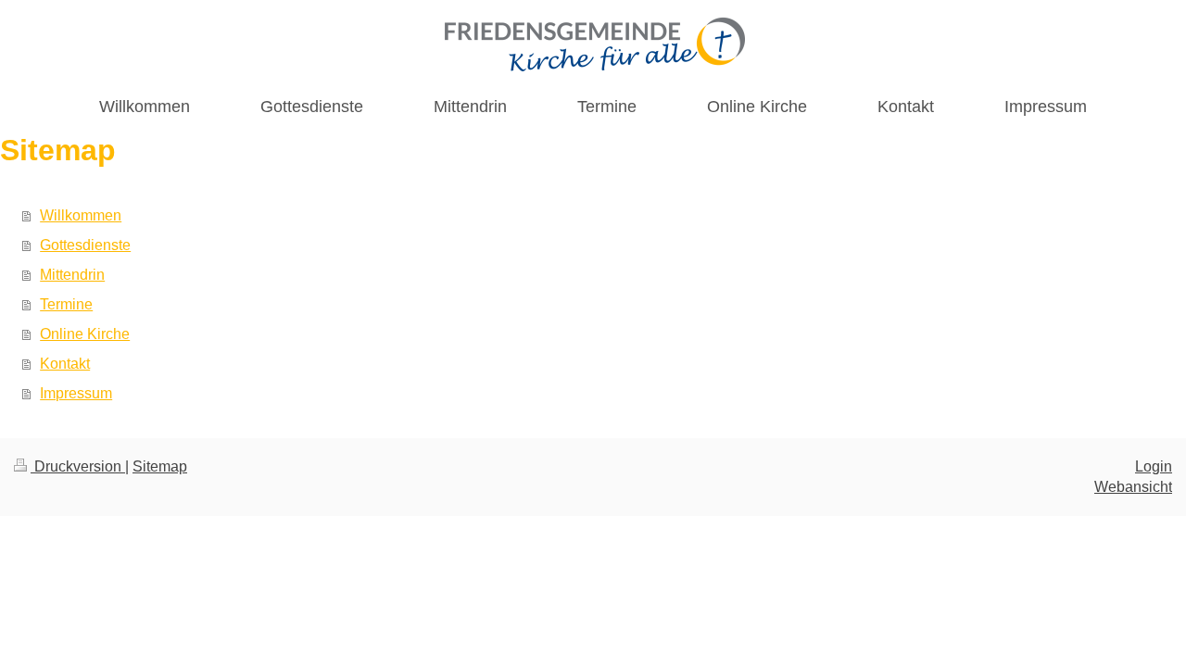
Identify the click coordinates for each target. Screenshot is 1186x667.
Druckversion (78, 466)
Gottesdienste (85, 245)
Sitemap (159, 466)
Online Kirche (85, 334)
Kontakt (65, 363)
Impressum (76, 393)
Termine (66, 304)
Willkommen (80, 215)
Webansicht (1133, 487)
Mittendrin (72, 275)
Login (1153, 466)
